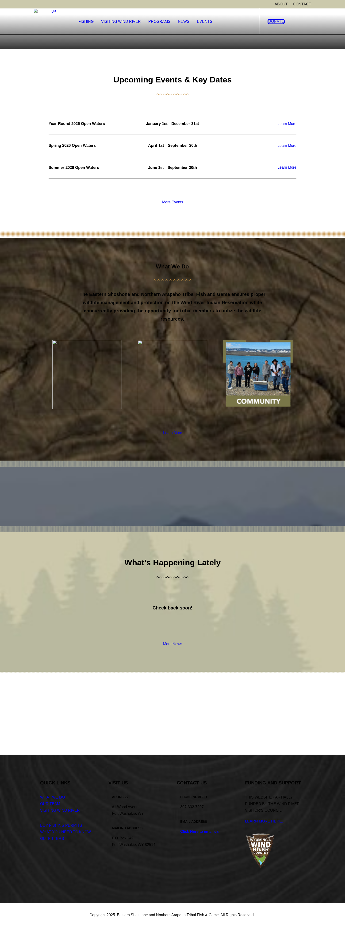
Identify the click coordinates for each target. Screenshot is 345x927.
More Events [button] (172, 202)
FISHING (86, 21)
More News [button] (172, 644)
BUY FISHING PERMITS (61, 825)
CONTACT (302, 4)
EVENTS (204, 21)
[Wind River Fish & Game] (50, 25)
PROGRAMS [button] (159, 21)
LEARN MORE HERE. (264, 821)
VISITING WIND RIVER (60, 810)
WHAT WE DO (52, 797)
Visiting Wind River (121, 21)
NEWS (183, 21)
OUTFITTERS (52, 839)
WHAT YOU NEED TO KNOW (65, 832)
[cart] (307, 21)
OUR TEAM (50, 804)
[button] (299, 21)
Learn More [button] (286, 124)
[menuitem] (281, 4)
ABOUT (281, 4)
